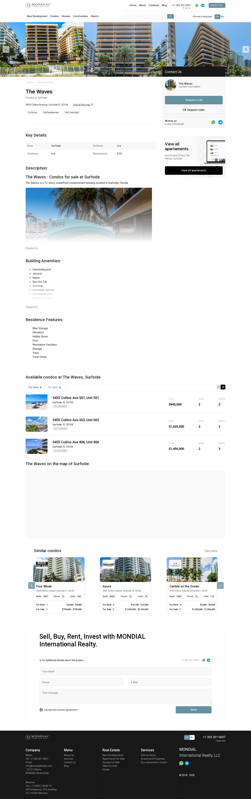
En (217, 16)
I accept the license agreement (60, 709)
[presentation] (6, 49)
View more (210, 550)
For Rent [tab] (54, 387)
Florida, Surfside (45, 82)
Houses (66, 16)
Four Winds (44, 586)
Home (133, 5)
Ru (222, 16)
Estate (105, 769)
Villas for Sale (109, 766)
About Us (69, 755)
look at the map (81, 104)
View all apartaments (193, 170)
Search (95, 16)
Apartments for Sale (113, 758)
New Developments (112, 755)
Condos (54, 16)
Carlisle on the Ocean (184, 586)
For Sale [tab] (35, 387)
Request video (196, 110)
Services (68, 758)
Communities (80, 16)
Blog (164, 5)
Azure (107, 586)
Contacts (154, 5)
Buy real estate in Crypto (154, 762)
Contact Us (70, 762)
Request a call (217, 5)
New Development (37, 16)
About (142, 5)
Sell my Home (148, 755)
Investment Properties (153, 758)
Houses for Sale (111, 762)
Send (194, 709)
